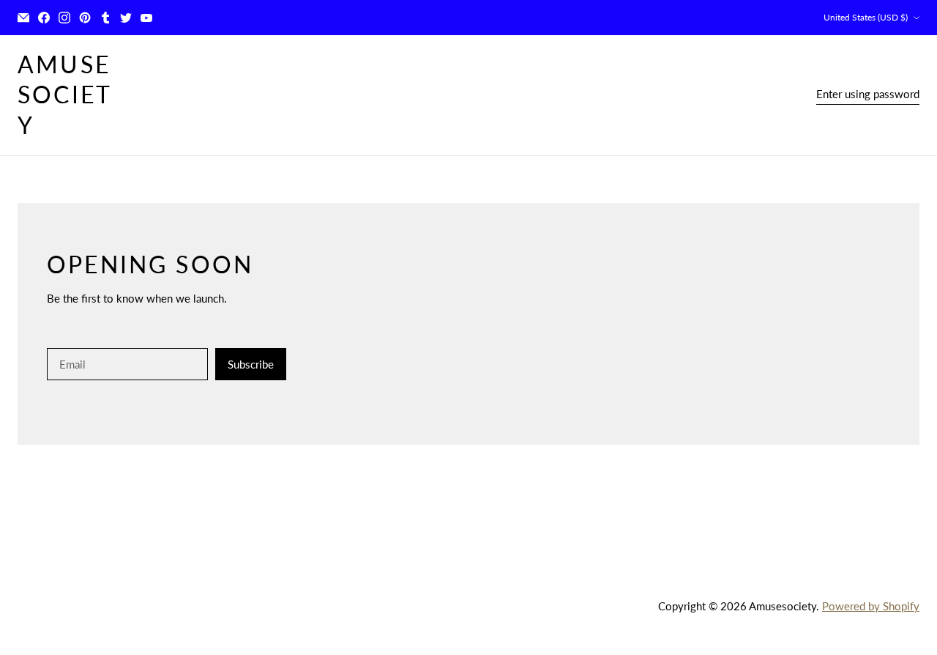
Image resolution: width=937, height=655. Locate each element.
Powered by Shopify (870, 606)
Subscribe (251, 364)
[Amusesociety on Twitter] (126, 17)
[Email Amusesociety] (23, 17)
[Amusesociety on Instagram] (64, 17)
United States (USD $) (866, 17)
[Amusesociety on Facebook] (44, 17)
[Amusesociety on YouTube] (146, 17)
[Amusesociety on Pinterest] (85, 17)
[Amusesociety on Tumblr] (105, 17)
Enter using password (867, 93)
